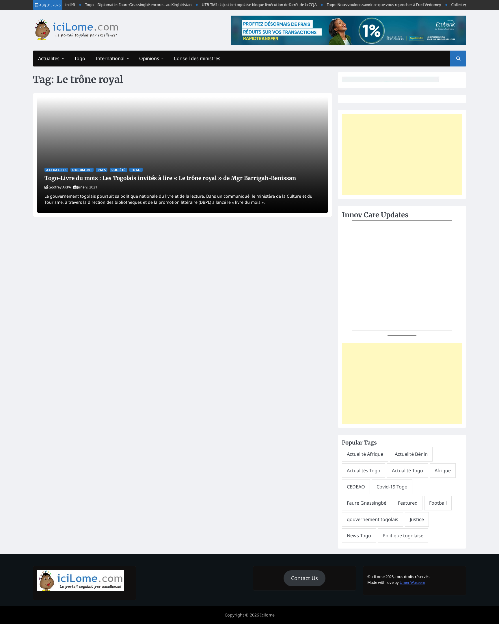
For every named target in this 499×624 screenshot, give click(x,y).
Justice (417, 519)
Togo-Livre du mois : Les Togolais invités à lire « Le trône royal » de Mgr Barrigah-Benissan (170, 178)
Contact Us (304, 578)
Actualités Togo (363, 470)
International (110, 58)
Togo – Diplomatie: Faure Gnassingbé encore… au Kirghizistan (130, 4)
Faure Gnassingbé (366, 503)
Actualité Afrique (365, 454)
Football (438, 503)
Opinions (149, 58)
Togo (79, 58)
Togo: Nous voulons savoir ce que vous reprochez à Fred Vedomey (376, 4)
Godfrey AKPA (60, 187)
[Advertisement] (402, 154)
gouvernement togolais (372, 519)
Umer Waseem (412, 582)
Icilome (267, 615)
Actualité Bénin (411, 454)
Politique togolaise (403, 535)
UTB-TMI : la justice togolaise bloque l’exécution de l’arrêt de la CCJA (250, 4)
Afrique (443, 470)
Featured (408, 503)
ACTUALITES (56, 170)
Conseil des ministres (197, 58)
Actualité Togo (407, 470)
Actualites (48, 58)
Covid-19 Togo (392, 487)
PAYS (102, 170)
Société (118, 170)
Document (82, 170)
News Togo (359, 535)
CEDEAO (356, 487)
